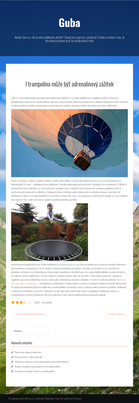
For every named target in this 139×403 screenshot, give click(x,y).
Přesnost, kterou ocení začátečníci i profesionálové (41, 361)
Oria (57, 398)
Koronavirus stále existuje (28, 357)
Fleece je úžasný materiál (28, 352)
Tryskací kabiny (115, 314)
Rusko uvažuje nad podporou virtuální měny (37, 366)
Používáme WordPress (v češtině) (26, 398)
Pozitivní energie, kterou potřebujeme (35, 371)
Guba (69, 22)
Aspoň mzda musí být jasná (30, 314)
